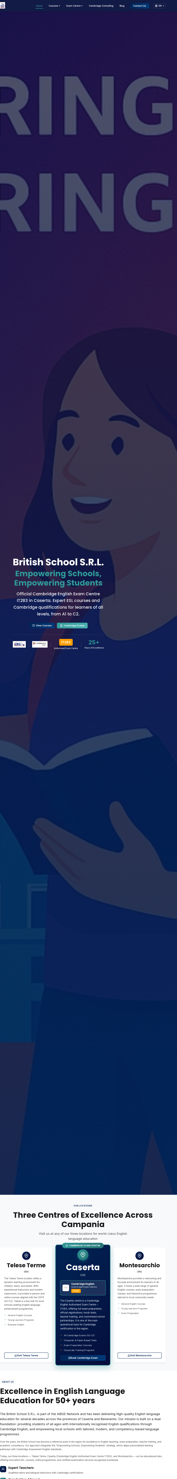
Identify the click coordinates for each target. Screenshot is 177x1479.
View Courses (44, 625)
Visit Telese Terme (27, 1355)
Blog (122, 5)
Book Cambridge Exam (84, 1357)
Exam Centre (73, 5)
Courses (53, 5)
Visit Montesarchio (141, 1355)
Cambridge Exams (74, 625)
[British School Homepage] (2, 5)
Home (39, 5)
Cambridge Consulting (101, 5)
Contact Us (139, 5)
